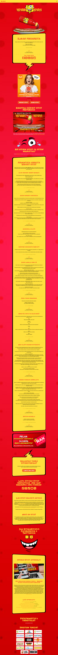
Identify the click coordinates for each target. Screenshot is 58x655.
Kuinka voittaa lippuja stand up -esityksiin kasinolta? (27, 604)
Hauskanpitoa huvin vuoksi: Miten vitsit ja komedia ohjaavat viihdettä (27, 607)
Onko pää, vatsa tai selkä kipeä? (28, 313)
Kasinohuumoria (27, 602)
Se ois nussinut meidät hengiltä (29, 172)
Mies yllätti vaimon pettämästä (29, 344)
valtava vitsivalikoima (21, 503)
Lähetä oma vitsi (29, 470)
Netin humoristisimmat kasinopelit (27, 601)
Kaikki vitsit (35, 102)
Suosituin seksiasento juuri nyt (29, 247)
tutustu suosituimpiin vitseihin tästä (28, 507)
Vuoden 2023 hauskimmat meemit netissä (27, 603)
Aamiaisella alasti (29, 229)
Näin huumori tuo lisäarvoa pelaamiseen (27, 605)
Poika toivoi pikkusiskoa (29, 298)
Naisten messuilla (29, 416)
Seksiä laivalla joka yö (29, 262)
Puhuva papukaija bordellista (29, 379)
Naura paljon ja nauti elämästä (27, 608)
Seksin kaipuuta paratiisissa (29, 195)
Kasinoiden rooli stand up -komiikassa (27, 606)
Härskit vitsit (23, 102)
